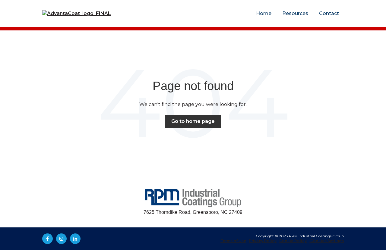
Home (263, 13)
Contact (329, 13)
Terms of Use (233, 241)
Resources (295, 13)
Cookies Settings (326, 241)
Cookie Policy (293, 241)
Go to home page (193, 121)
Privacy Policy (263, 241)
